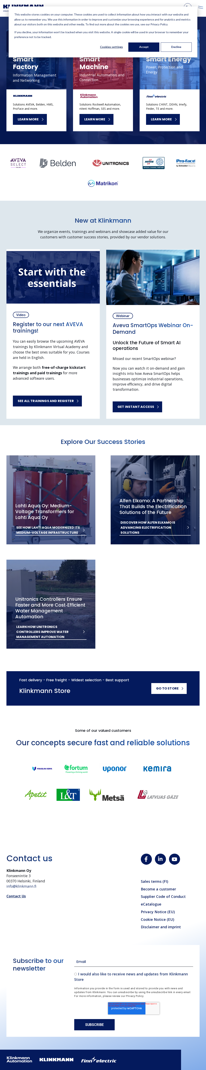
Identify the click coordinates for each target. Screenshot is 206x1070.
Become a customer (158, 889)
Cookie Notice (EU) (157, 919)
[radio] (133, 976)
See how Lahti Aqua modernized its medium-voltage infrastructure (48, 530)
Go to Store (167, 688)
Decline (176, 47)
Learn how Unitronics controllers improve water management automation (42, 631)
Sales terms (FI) (154, 881)
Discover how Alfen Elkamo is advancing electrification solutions (148, 527)
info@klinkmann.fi (21, 886)
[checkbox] (133, 976)
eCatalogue (151, 904)
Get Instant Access (135, 406)
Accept (144, 47)
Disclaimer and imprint (161, 926)
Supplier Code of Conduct (163, 896)
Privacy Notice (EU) (158, 911)
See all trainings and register (46, 401)
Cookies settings (111, 47)
